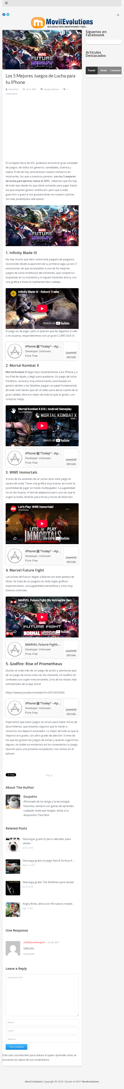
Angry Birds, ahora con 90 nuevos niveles (47, 903)
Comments (115, 70)
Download (71, 352)
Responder (29, 953)
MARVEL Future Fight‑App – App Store (54, 644)
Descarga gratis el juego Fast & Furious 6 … (49, 860)
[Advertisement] (42, 129)
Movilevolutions (90, 1081)
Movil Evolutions (34, 1081)
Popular (91, 70)
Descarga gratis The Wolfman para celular (48, 882)
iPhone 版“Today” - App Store (47, 346)
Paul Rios (43, 815)
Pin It (49, 775)
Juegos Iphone (51, 89)
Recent (104, 70)
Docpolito (13, 89)
